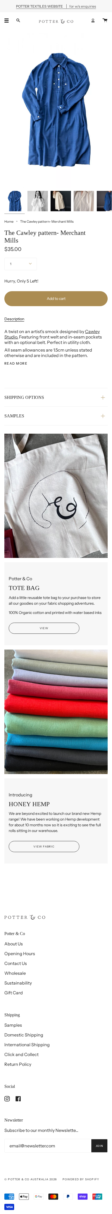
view (44, 628)
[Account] (93, 20)
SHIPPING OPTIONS (24, 397)
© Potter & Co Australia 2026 (30, 1179)
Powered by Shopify (81, 1179)
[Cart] (105, 20)
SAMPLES (14, 416)
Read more (15, 363)
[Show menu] (8, 20)
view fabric (43, 846)
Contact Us (15, 963)
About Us (13, 943)
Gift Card (13, 992)
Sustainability (18, 983)
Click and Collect (21, 1054)
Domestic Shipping (23, 1035)
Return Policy (17, 1064)
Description (14, 318)
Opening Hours (19, 953)
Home (9, 221)
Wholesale (15, 973)
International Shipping (27, 1044)
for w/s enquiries (56, 6)
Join (99, 1146)
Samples (13, 1025)
